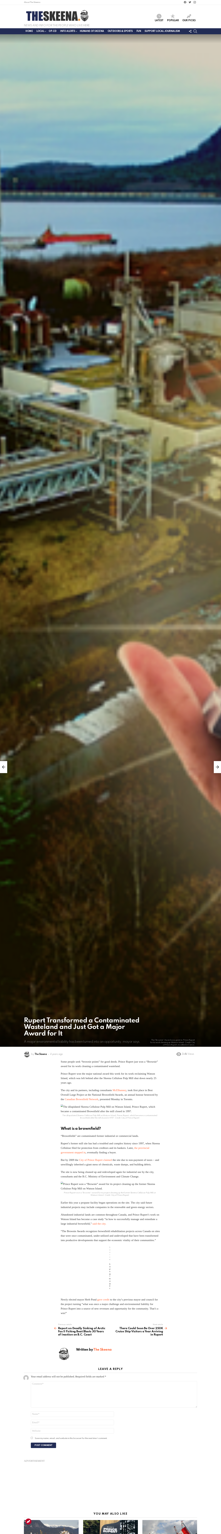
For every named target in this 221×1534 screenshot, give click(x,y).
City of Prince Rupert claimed (95, 1159)
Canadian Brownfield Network (81, 1099)
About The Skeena (32, 2)
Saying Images (110, 1276)
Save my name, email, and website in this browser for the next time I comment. (71, 1438)
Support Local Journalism (162, 31)
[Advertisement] (110, 1483)
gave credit (103, 1299)
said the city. (99, 1223)
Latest (159, 20)
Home (29, 31)
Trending (28, 1522)
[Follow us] (190, 31)
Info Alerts (67, 31)
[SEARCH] (195, 31)
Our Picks (189, 20)
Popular (173, 20)
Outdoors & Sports (120, 31)
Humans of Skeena (92, 31)
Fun (138, 31)
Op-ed (52, 31)
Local (40, 31)
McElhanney (119, 1090)
